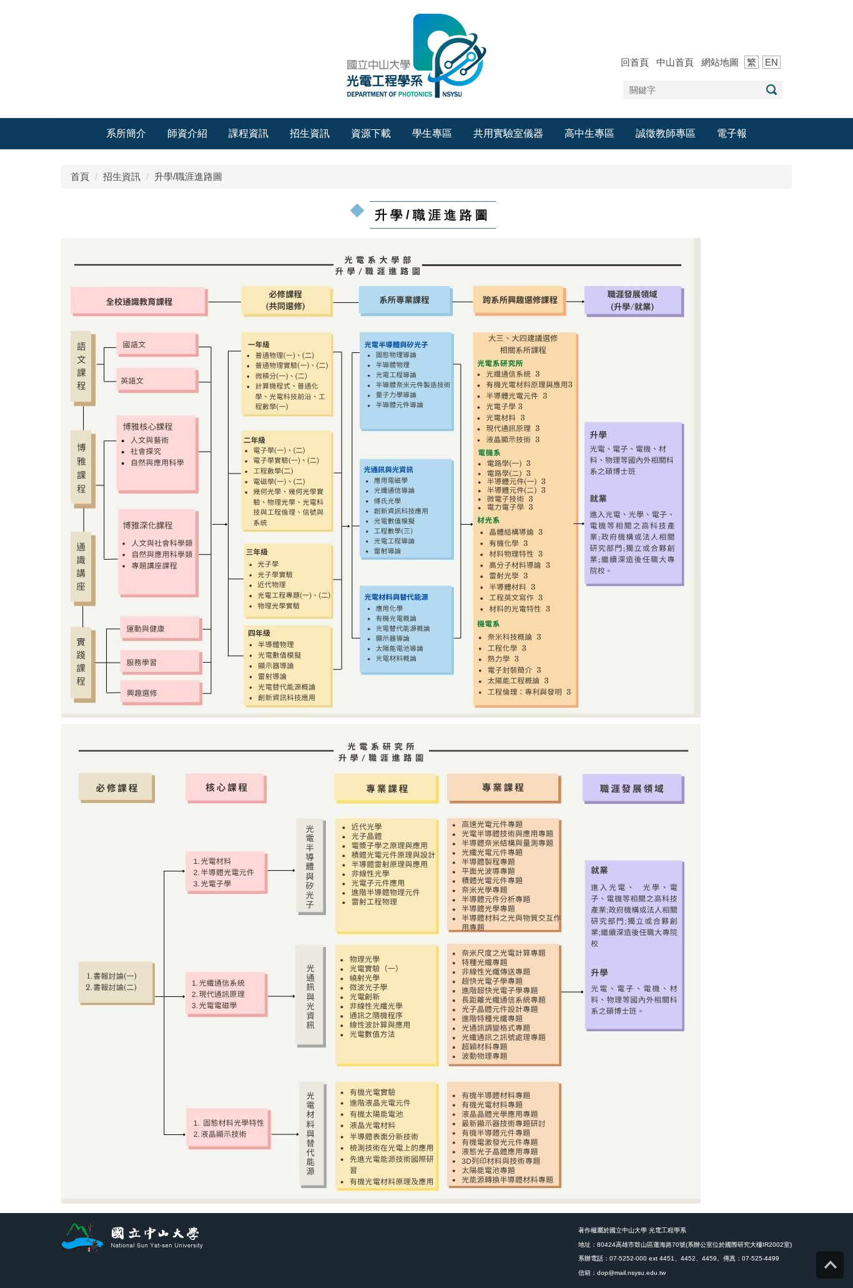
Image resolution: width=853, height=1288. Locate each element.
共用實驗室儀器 (508, 133)
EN (771, 62)
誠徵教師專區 (666, 133)
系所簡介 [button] (126, 133)
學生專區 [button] (432, 133)
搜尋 (771, 89)
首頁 (80, 176)
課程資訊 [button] (249, 133)
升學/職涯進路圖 (188, 176)
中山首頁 (675, 62)
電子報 (732, 133)
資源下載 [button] (371, 133)
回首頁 (635, 62)
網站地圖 (720, 62)
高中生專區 (589, 133)
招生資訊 (122, 176)
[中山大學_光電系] (426, 54)
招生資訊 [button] (310, 133)
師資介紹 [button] (187, 133)
